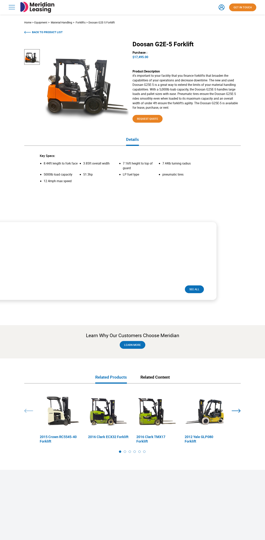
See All (194, 289)
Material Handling (61, 22)
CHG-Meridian (17, 491)
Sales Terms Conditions (22, 496)
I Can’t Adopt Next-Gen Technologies (70, 502)
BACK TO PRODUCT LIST (47, 32)
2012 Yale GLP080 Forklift (199, 439)
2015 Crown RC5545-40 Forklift (58, 439)
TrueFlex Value (105, 492)
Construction (185, 502)
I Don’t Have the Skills (62, 507)
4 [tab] (134, 451)
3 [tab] (130, 451)
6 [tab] (144, 451)
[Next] (177, 289)
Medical (182, 492)
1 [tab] (120, 451)
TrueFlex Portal (105, 517)
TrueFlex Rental (105, 507)
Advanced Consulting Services (153, 502)
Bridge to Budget (146, 497)
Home (27, 22)
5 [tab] (139, 451)
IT (179, 507)
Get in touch (243, 7)
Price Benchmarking (148, 492)
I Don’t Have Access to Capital (67, 492)
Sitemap (14, 506)
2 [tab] (125, 451)
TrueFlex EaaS (104, 502)
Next (236, 411)
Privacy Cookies (18, 501)
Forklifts (81, 22)
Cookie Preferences (20, 511)
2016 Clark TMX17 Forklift (150, 439)
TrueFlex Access (105, 497)
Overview (56, 487)
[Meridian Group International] (37, 3)
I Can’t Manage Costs (62, 512)
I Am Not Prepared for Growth (66, 497)
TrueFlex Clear (104, 512)
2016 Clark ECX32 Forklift (108, 437)
